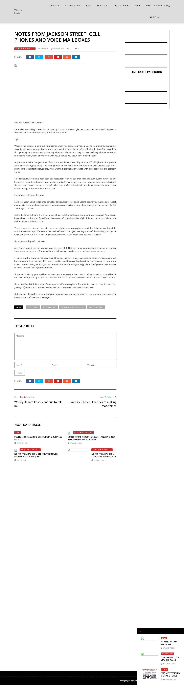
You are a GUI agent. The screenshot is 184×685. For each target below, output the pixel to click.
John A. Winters (49, 307)
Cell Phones (33, 307)
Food (138, 6)
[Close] (139, 631)
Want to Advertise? (156, 6)
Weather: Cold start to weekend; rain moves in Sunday (170, 645)
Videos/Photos (167, 654)
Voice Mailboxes (96, 307)
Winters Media (18, 11)
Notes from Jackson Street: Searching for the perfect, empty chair (103, 458)
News (88, 6)
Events (164, 670)
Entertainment (122, 6)
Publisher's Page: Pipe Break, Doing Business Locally (38, 438)
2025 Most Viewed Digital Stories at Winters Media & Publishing (170, 677)
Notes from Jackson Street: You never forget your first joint (36, 455)
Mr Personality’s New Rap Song (170, 658)
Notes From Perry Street (25, 49)
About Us (155, 17)
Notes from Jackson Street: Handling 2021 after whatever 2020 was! (91, 438)
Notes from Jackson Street (72, 307)
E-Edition (54, 6)
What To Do (102, 6)
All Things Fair (72, 6)
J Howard (44, 49)
